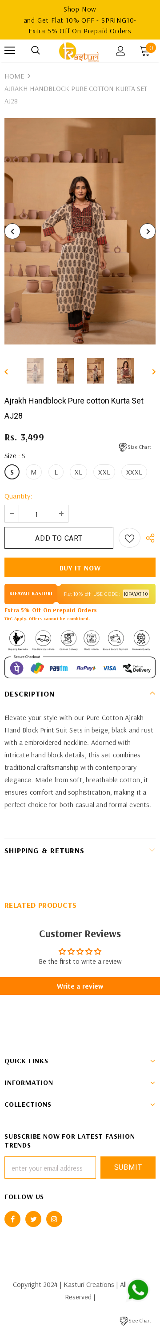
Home (14, 75)
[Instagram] (54, 1219)
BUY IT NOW (80, 567)
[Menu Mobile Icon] (9, 50)
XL (78, 471)
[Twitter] (33, 1219)
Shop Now (80, 8)
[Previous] (12, 231)
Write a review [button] (80, 986)
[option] (80, 231)
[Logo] (79, 51)
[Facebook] (12, 1219)
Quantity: (18, 495)
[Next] (148, 231)
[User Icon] (120, 50)
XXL (104, 471)
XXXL (134, 471)
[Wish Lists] (129, 538)
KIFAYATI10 (136, 593)
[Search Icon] (35, 50)
